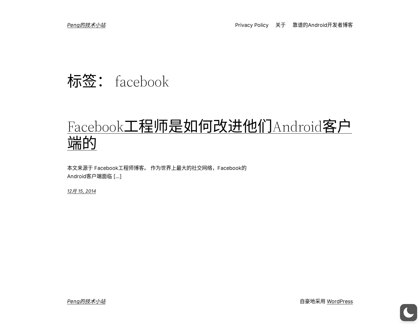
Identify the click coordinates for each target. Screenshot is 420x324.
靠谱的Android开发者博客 (323, 25)
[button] (408, 312)
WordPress (340, 301)
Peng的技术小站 (86, 25)
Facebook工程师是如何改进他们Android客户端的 (209, 135)
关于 (280, 25)
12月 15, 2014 (81, 191)
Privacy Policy (252, 25)
